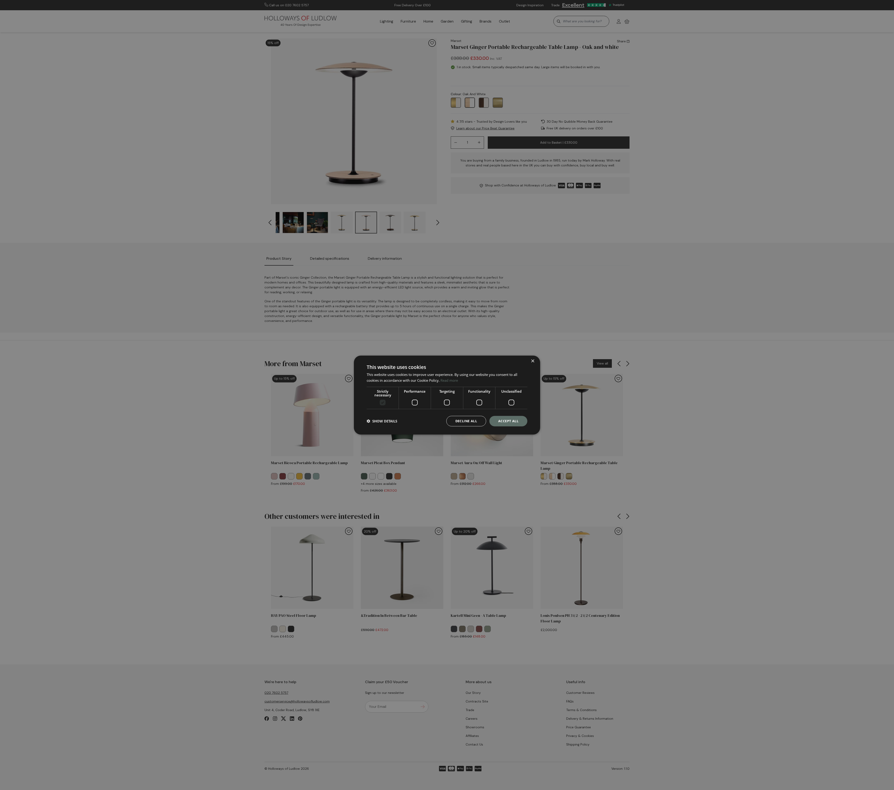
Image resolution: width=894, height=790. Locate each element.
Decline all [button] (466, 421)
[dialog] (447, 395)
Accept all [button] (508, 421)
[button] (382, 421)
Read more (449, 380)
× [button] (532, 361)
